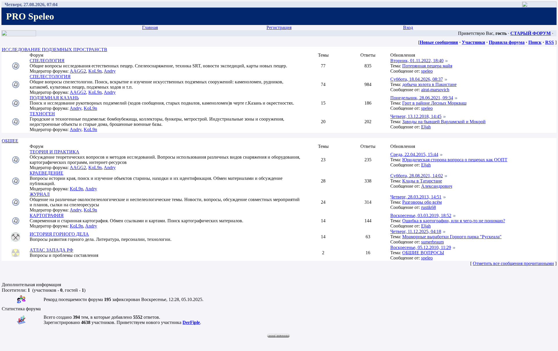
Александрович (436, 186)
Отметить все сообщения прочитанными (513, 263)
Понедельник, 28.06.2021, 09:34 (421, 97)
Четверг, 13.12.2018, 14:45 (415, 116)
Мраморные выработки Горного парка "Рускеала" (452, 236)
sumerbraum (432, 241)
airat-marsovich (435, 89)
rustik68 (428, 207)
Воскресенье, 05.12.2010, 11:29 (420, 247)
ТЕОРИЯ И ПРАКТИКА (54, 151)
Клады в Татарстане (422, 180)
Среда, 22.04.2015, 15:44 (414, 154)
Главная (150, 27)
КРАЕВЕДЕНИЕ (46, 173)
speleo (427, 71)
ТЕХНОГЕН (42, 113)
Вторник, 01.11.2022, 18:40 (416, 60)
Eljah (426, 126)
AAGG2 (78, 71)
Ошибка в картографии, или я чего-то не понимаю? (453, 220)
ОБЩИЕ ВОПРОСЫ (423, 252)
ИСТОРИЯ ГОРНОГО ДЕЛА (59, 234)
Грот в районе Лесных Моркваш (434, 103)
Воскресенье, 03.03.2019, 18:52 (420, 215)
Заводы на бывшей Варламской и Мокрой (444, 121)
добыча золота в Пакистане (429, 84)
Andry (110, 71)
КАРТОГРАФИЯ (47, 215)
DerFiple (191, 322)
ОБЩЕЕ (10, 140)
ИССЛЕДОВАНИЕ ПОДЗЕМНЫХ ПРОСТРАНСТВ (54, 49)
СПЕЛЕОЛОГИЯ (47, 60)
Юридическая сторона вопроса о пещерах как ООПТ (454, 159)
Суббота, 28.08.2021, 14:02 (416, 175)
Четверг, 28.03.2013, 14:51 (415, 196)
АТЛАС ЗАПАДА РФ (51, 250)
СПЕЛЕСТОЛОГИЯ (50, 76)
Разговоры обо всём (422, 202)
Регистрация (279, 27)
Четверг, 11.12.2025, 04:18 (415, 231)
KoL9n (95, 71)
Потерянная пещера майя (427, 65)
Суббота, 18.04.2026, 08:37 (416, 79)
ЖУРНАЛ (40, 194)
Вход (408, 27)
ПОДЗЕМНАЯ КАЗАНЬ (54, 97)
